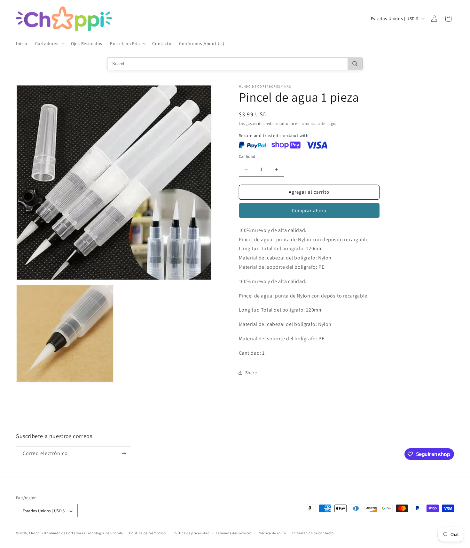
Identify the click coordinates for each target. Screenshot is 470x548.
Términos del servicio (234, 533)
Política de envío (272, 533)
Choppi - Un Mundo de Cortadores (57, 533)
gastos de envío (260, 123)
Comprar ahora (309, 210)
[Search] (355, 64)
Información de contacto (313, 533)
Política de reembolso (147, 533)
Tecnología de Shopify (104, 533)
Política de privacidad (190, 533)
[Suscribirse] (124, 453)
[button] (49, 43)
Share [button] (251, 372)
